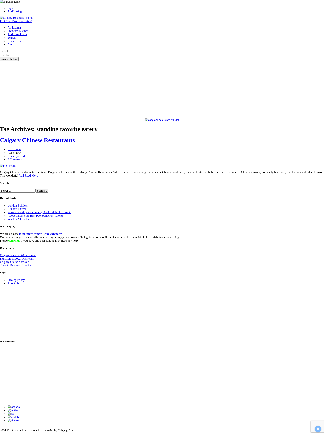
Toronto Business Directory (16, 265)
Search (12, 37)
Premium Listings (18, 30)
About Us (13, 283)
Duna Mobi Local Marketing (17, 258)
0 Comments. (15, 159)
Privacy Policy (16, 280)
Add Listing (15, 11)
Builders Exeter (17, 208)
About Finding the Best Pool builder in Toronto (36, 215)
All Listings (14, 27)
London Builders (18, 205)
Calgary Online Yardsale (14, 262)
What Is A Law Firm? (20, 219)
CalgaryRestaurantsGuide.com (18, 255)
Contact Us (14, 41)
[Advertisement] (162, 89)
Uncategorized (16, 156)
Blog (10, 44)
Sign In (12, 8)
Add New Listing (18, 34)
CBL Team (14, 149)
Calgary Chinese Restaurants (37, 140)
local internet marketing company (40, 233)
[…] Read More (28, 175)
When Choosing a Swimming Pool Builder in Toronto (39, 212)
